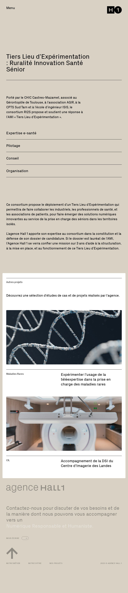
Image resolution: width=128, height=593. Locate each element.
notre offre (34, 563)
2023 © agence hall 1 (111, 563)
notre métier (13, 563)
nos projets (55, 563)
